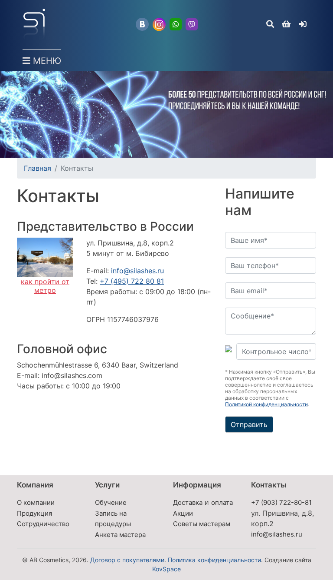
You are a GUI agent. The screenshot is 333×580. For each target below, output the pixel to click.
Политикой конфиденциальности (266, 404)
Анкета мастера (120, 534)
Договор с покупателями (127, 559)
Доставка (187, 502)
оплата (222, 502)
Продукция (34, 513)
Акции (183, 513)
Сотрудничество (43, 524)
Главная (37, 168)
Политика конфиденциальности (214, 559)
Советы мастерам (201, 524)
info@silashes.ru (137, 270)
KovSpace (166, 569)
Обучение (111, 502)
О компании (36, 502)
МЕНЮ (45, 61)
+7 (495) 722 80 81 (132, 281)
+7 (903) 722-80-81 (281, 502)
